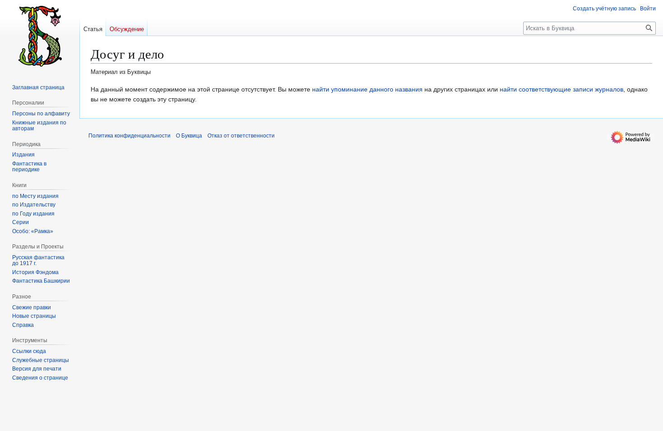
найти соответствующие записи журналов (561, 89)
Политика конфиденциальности (129, 136)
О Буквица (189, 136)
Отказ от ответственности (241, 136)
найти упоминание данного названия (367, 89)
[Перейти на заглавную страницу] (40, 36)
